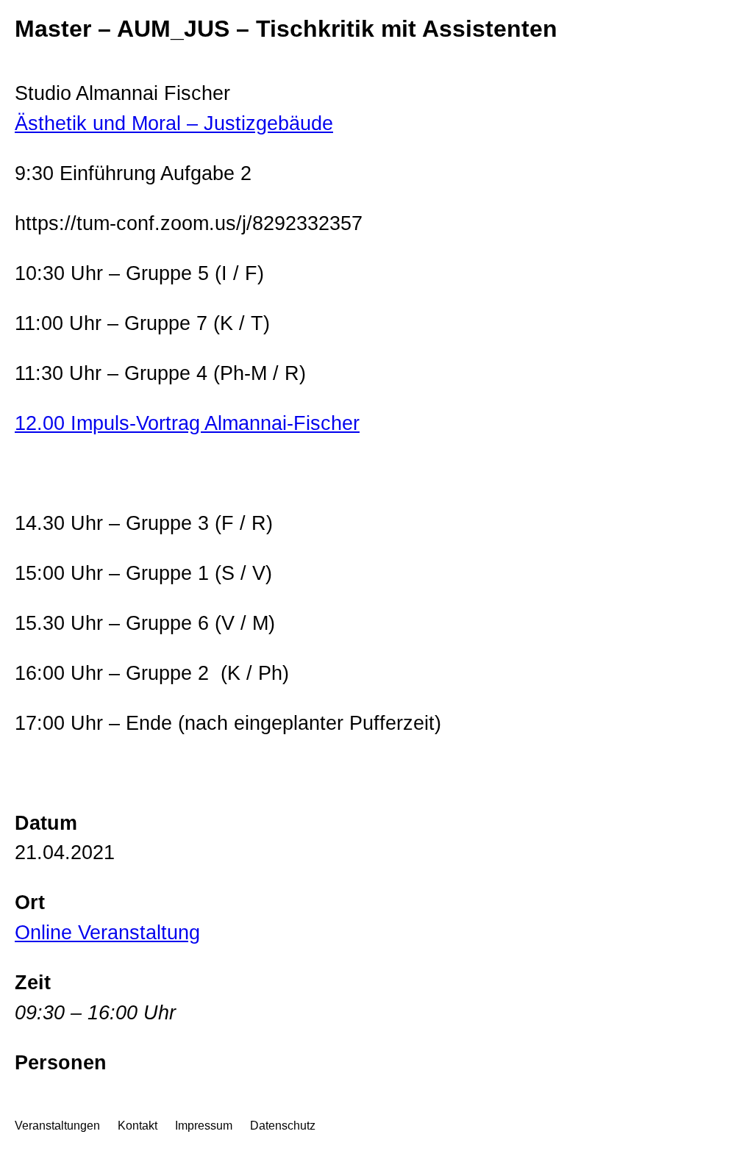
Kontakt (137, 1125)
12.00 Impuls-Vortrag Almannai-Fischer (187, 423)
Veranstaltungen (57, 1125)
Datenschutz (282, 1125)
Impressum (203, 1125)
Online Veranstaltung (107, 932)
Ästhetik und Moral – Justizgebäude (174, 123)
